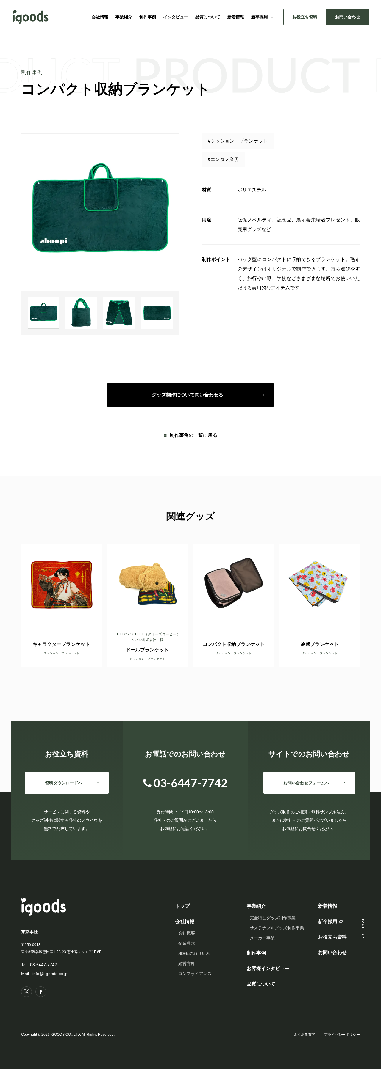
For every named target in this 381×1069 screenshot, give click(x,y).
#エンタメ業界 (223, 159)
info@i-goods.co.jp (50, 973)
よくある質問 (304, 1034)
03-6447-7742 (43, 964)
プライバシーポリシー (342, 1034)
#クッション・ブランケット (238, 141)
